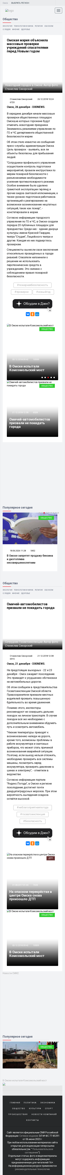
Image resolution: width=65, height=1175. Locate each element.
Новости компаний (44, 1114)
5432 (32, 550)
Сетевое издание (28, 1135)
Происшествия (18, 1114)
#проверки (21, 291)
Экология (7, 26)
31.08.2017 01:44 (20, 885)
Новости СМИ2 (11, 973)
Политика (30, 1103)
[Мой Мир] (37, 314)
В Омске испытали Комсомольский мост (26, 368)
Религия (39, 26)
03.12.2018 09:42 (20, 359)
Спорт (49, 1108)
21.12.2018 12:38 (20, 412)
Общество (47, 329)
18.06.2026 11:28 (17, 550)
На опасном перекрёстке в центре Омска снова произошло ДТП (30, 895)
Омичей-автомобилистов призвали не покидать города (29, 423)
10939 (36, 945)
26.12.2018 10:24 (46, 99)
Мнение (16, 29)
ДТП (50, 858)
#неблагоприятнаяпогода (32, 807)
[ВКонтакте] (28, 314)
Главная (15, 1103)
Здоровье (25, 29)
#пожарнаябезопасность (32, 285)
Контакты (32, 1120)
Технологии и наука (23, 26)
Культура (35, 1108)
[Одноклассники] (32, 314)
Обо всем (48, 26)
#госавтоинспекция (32, 814)
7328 (35, 885)
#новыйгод (43, 291)
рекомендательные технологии (32, 1169)
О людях (6, 29)
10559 (36, 359)
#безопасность (32, 821)
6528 (35, 412)
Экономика (47, 1103)
